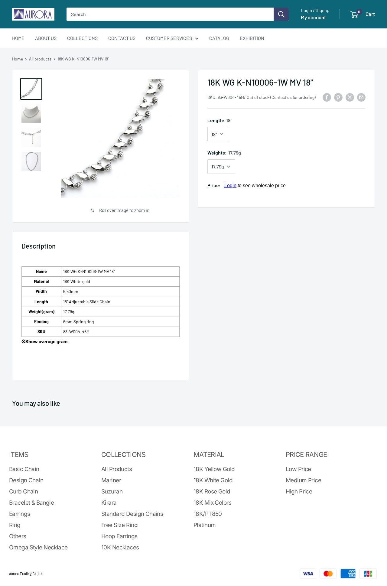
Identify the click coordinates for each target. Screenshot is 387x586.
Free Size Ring (119, 525)
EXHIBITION (252, 38)
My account (313, 17)
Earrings (19, 513)
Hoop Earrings (119, 536)
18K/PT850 (208, 513)
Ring (15, 525)
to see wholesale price (255, 185)
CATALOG (219, 38)
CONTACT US (121, 38)
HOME (18, 38)
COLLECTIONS (82, 38)
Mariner (111, 480)
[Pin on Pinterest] (338, 97)
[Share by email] (361, 97)
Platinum (205, 525)
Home (17, 58)
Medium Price (303, 480)
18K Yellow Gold (214, 469)
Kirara (109, 502)
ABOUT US (46, 38)
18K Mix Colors (212, 502)
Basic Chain (24, 469)
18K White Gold (213, 480)
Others (17, 536)
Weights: (224, 152)
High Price (299, 491)
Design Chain (26, 480)
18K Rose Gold (212, 491)
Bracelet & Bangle (31, 502)
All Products (116, 469)
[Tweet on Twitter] (350, 97)
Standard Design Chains (132, 513)
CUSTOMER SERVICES (169, 38)
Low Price (298, 469)
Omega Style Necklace (38, 547)
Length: (219, 120)
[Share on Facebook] (327, 97)
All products (40, 58)
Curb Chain (23, 491)
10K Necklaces (120, 547)
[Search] (281, 14)
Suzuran (111, 491)
